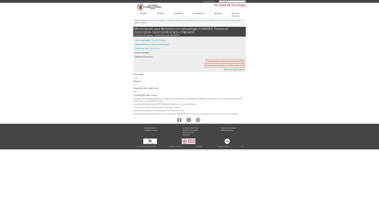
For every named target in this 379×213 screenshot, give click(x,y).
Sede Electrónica (149, 128)
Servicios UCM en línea (190, 128)
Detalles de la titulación (144, 57)
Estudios (160, 13)
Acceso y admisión (142, 53)
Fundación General (150, 130)
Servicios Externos (235, 14)
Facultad (143, 13)
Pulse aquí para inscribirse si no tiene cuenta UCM (224, 65)
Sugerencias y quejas (228, 128)
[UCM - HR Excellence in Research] (150, 141)
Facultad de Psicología (230, 5)
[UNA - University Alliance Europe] (227, 141)
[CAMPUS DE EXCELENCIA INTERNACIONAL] (188, 141)
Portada (137, 20)
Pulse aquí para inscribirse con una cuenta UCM (225, 61)
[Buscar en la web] (244, 1)
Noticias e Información (190, 130)
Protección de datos (223, 146)
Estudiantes (178, 13)
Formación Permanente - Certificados (161, 20)
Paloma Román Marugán (160, 44)
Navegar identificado (209, 1)
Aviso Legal (199, 146)
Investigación (198, 13)
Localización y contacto (175, 146)
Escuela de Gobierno (159, 40)
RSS (242, 146)
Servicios (217, 13)
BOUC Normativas (227, 130)
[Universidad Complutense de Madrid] (149, 7)
